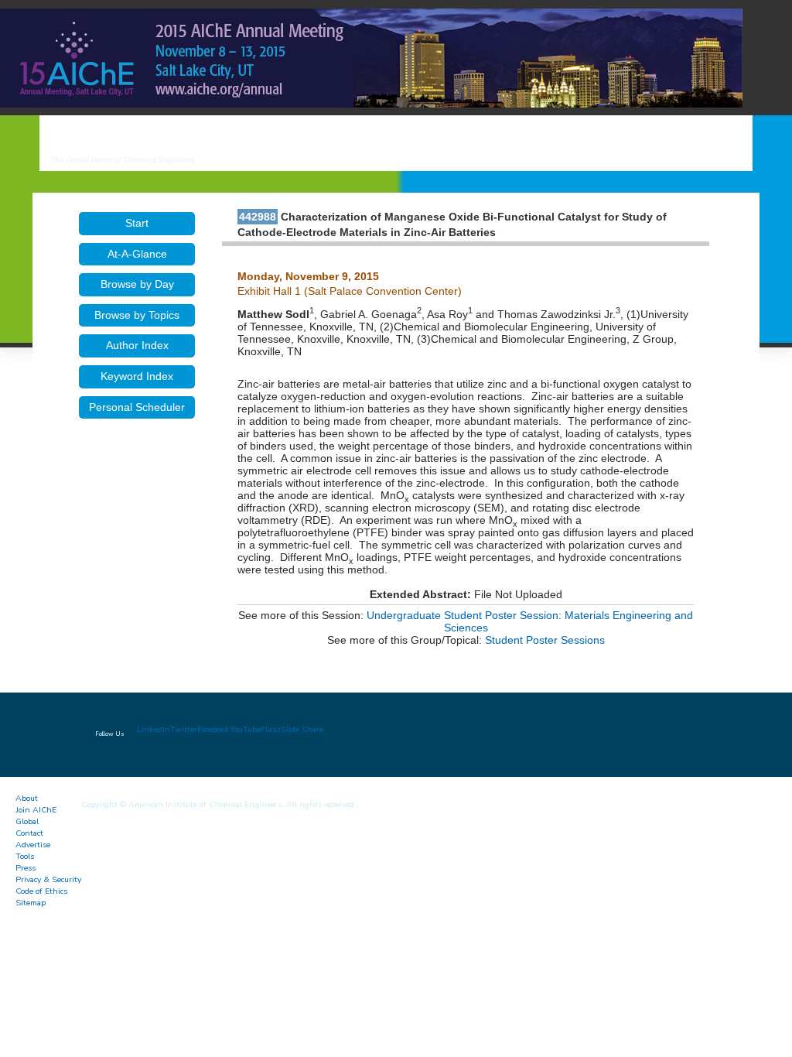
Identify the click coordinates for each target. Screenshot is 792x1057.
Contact (29, 833)
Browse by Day (137, 284)
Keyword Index (137, 376)
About (26, 798)
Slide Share (302, 729)
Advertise (32, 844)
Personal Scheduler (137, 407)
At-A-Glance (137, 254)
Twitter (183, 729)
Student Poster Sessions (545, 640)
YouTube (245, 729)
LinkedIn (153, 729)
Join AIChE (35, 810)
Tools (24, 856)
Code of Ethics (41, 891)
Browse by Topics (136, 315)
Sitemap (30, 902)
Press (25, 868)
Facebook (213, 729)
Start (136, 223)
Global (27, 821)
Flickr (271, 729)
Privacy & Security (48, 879)
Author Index (137, 345)
